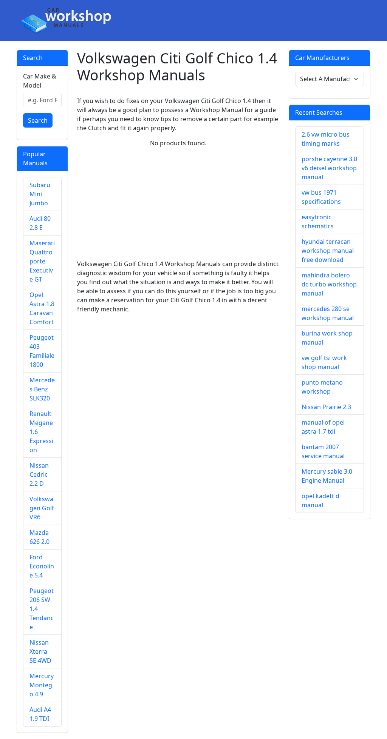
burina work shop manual (327, 337)
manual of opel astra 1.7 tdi (323, 427)
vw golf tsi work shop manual (324, 362)
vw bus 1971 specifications (321, 197)
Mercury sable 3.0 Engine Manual (327, 476)
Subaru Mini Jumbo (39, 194)
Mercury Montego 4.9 (41, 685)
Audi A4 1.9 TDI (40, 714)
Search (38, 120)
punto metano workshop (322, 387)
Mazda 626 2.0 (39, 537)
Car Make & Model (39, 80)
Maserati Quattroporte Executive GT (42, 261)
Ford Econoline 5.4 (41, 566)
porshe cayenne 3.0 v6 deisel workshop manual (329, 168)
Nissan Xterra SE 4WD (40, 651)
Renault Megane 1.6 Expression (41, 432)
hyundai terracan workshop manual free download (328, 250)
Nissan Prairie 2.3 (326, 407)
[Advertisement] (178, 206)
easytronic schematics (318, 221)
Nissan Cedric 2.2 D (39, 474)
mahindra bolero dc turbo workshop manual (329, 284)
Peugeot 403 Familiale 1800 (41, 351)
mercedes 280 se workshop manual (328, 313)
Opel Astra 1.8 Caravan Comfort (41, 308)
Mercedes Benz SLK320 (42, 389)
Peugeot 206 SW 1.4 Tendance (41, 609)
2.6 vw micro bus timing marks (326, 139)
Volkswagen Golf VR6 (41, 508)
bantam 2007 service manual (323, 451)
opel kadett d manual (320, 500)
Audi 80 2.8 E (40, 223)
